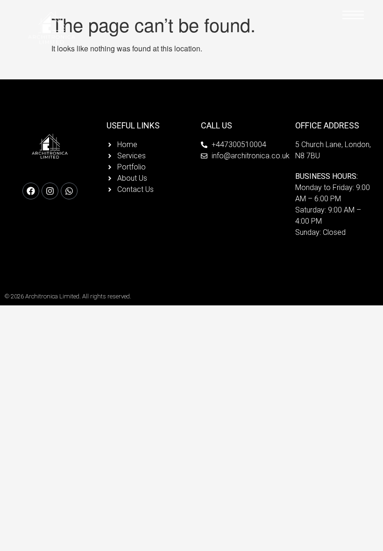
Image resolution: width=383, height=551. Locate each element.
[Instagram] (50, 191)
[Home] (52, 29)
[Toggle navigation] (353, 15)
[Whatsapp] (69, 191)
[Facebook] (30, 191)
